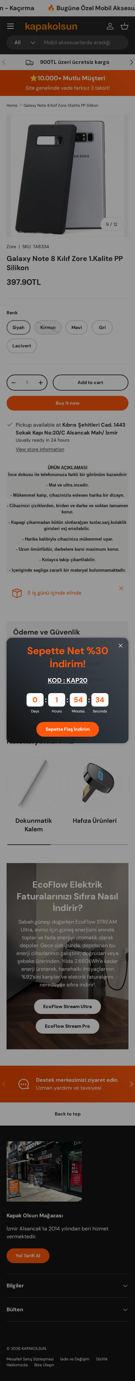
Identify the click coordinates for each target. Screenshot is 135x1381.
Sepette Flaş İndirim (68, 729)
